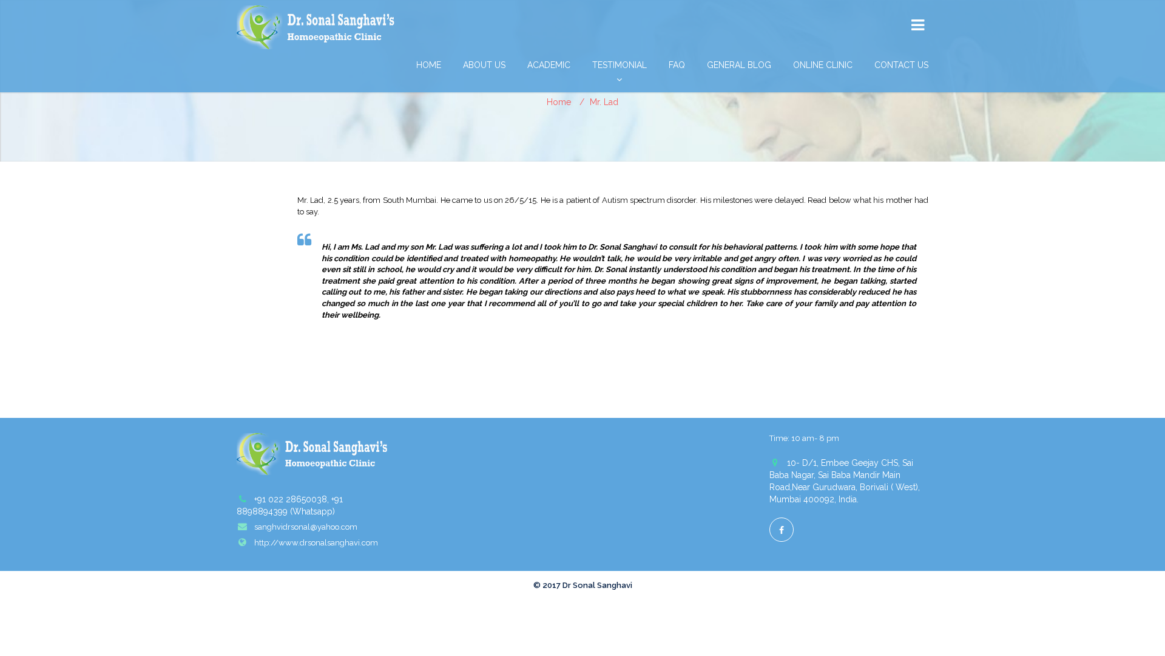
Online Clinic (823, 65)
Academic (548, 65)
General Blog (739, 65)
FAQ (677, 65)
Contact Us (901, 65)
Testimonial (619, 65)
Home (428, 65)
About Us (484, 65)
